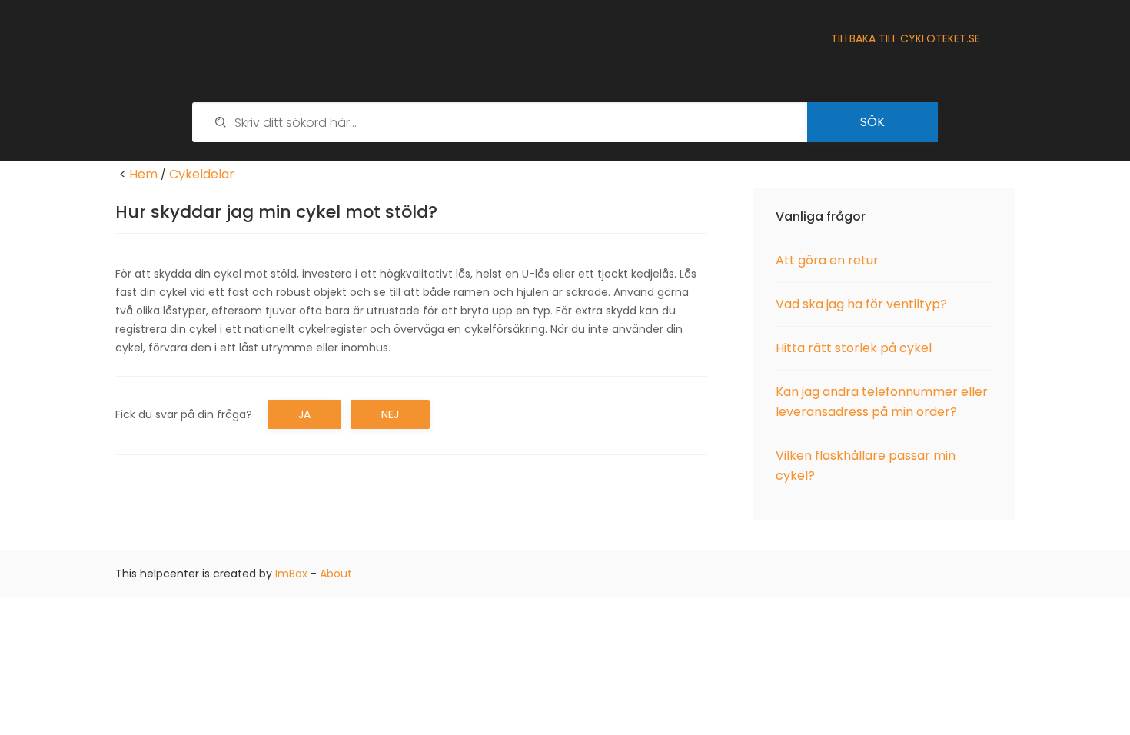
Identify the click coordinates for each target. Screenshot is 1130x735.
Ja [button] (304, 414)
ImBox (291, 573)
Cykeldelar (201, 174)
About (336, 573)
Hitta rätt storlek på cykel (854, 348)
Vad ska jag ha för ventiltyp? (861, 304)
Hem (143, 174)
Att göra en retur (827, 260)
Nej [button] (390, 414)
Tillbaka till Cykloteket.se (905, 38)
